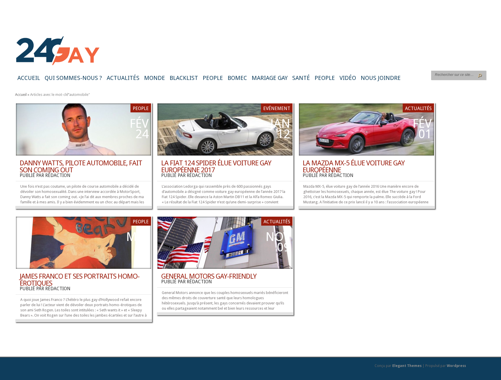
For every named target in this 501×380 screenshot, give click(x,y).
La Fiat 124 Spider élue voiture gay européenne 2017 (216, 166)
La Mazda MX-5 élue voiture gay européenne (353, 166)
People (213, 77)
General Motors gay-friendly (208, 276)
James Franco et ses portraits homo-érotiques (79, 279)
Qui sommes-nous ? (73, 77)
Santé (301, 77)
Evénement (276, 108)
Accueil (28, 77)
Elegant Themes (407, 366)
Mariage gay (270, 77)
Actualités (123, 77)
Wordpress (456, 366)
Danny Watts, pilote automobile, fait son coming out (81, 166)
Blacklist (184, 77)
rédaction (57, 175)
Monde (154, 77)
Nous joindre (381, 77)
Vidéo (348, 77)
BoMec (237, 77)
